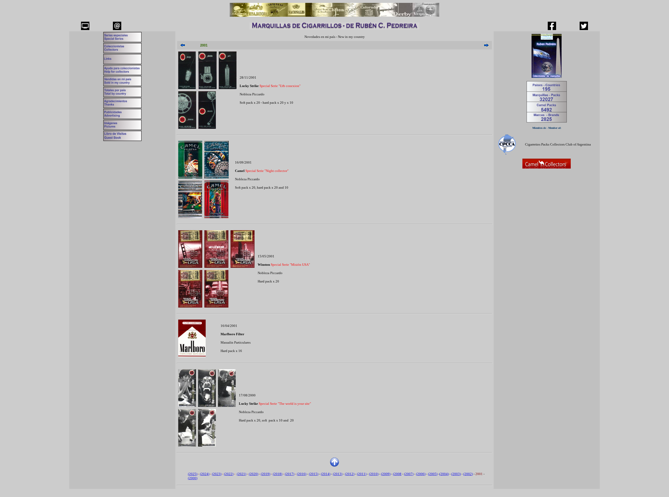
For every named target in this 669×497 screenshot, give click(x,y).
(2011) (361, 474)
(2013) (337, 474)
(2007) (408, 474)
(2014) (325, 474)
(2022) (228, 474)
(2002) (468, 474)
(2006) (420, 474)
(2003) (456, 474)
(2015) (313, 474)
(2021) (241, 474)
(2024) (204, 474)
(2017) (289, 474)
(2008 (397, 474)
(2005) (432, 474)
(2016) (301, 474)
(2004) (444, 474)
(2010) (373, 474)
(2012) (349, 474)
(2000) (192, 478)
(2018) (277, 474)
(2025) (192, 474)
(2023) (216, 474)
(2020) (253, 474)
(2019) (265, 474)
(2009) (385, 474)
